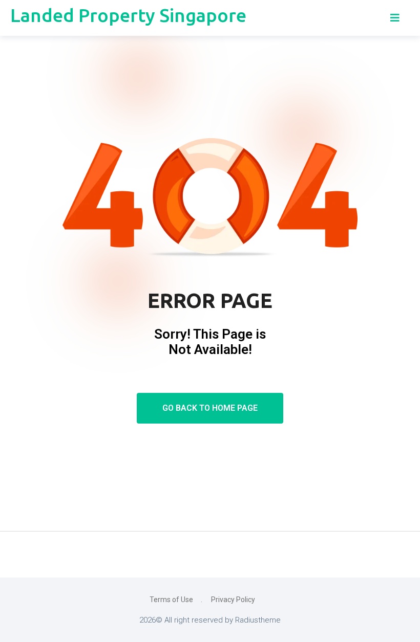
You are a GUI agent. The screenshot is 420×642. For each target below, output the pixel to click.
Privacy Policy (233, 599)
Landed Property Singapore (128, 15)
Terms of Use (171, 599)
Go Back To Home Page (210, 408)
